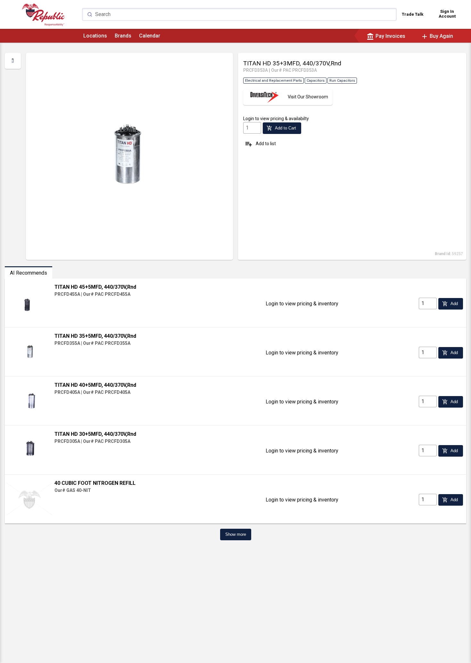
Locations (95, 36)
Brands (123, 36)
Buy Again (437, 36)
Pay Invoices (386, 36)
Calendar (149, 36)
